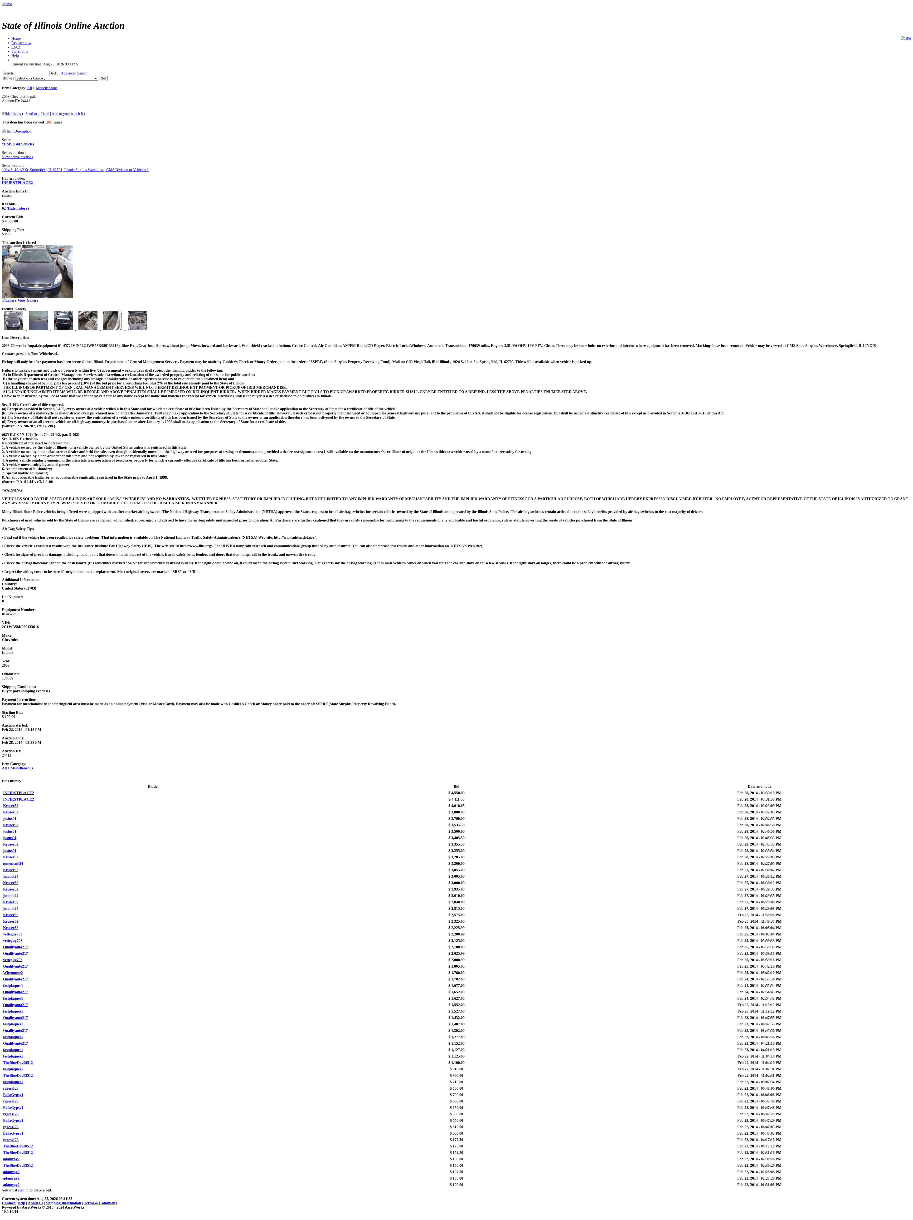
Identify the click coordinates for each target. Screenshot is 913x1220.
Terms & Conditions (100, 1203)
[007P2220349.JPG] (113, 329)
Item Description (19, 131)
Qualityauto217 (15, 947)
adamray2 (11, 1159)
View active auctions (17, 157)
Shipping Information (63, 1203)
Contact (9, 1203)
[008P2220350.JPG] (137, 329)
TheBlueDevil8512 (18, 1063)
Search (8, 73)
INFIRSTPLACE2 (17, 183)
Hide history (12, 114)
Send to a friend (37, 114)
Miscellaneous (46, 88)
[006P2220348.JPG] (88, 329)
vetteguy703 (12, 934)
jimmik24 (10, 876)
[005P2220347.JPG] (63, 329)
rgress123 (11, 1088)
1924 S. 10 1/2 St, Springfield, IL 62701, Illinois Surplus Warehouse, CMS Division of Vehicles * (75, 170)
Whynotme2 (13, 973)
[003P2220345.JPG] (39, 329)
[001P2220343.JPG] (14, 329)
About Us (35, 1203)
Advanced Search (74, 73)
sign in (23, 1190)
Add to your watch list (68, 114)
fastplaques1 (13, 986)
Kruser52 (10, 806)
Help (21, 1203)
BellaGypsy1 (13, 1095)
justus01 (9, 819)
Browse (9, 78)
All (29, 88)
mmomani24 (13, 863)
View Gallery (28, 300)
